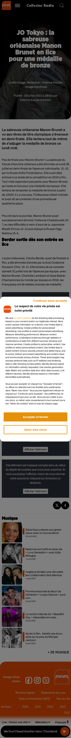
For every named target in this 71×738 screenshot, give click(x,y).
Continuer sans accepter (50, 301)
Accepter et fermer (35, 417)
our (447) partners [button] (22, 317)
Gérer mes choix (35, 429)
